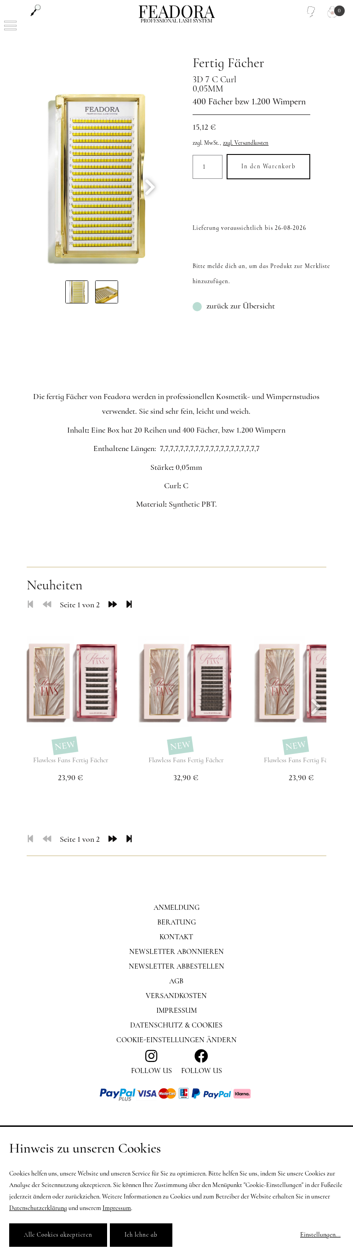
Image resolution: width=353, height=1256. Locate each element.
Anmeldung (176, 907)
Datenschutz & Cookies (176, 1025)
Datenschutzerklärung (38, 1208)
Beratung (176, 922)
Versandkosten (176, 995)
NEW (64, 746)
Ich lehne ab (141, 1235)
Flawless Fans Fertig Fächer (70, 760)
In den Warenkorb (268, 166)
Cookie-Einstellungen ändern (176, 1040)
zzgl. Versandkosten (245, 143)
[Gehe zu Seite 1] (30, 604)
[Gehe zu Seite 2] (112, 604)
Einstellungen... (320, 1235)
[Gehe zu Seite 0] (47, 604)
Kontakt (176, 937)
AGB (176, 981)
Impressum (176, 1010)
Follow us (201, 1070)
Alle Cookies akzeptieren (58, 1235)
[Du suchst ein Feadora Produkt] (36, 10)
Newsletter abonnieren (176, 951)
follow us (151, 1070)
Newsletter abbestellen (176, 966)
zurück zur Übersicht (240, 306)
